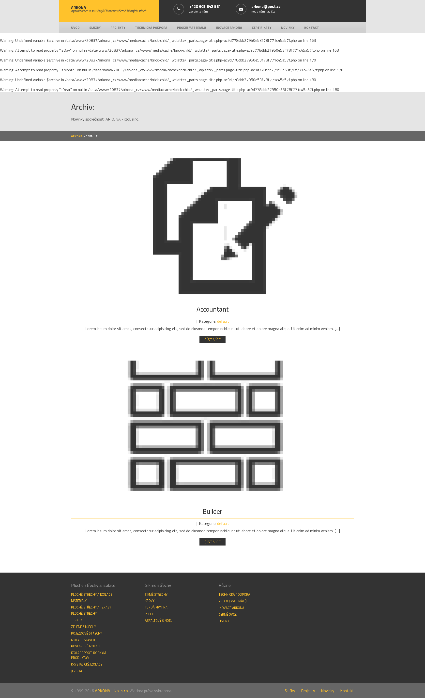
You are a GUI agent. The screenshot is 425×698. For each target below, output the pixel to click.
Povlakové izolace (86, 646)
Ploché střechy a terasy (91, 607)
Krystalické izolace (86, 664)
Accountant (213, 309)
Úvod (75, 27)
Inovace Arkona (229, 27)
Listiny (224, 621)
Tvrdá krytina (156, 607)
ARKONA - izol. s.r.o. (112, 691)
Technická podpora (151, 27)
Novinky (287, 27)
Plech (149, 613)
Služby (95, 27)
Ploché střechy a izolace (91, 594)
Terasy (76, 620)
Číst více (212, 340)
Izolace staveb (83, 639)
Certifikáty (261, 27)
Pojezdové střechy (86, 633)
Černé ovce (228, 614)
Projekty (117, 27)
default (223, 321)
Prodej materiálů (191, 27)
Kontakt (311, 27)
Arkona (76, 136)
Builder (212, 511)
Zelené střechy (83, 626)
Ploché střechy (84, 613)
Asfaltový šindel (158, 620)
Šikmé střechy (156, 594)
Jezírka (76, 670)
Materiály (79, 600)
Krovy (149, 600)
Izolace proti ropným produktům (88, 655)
